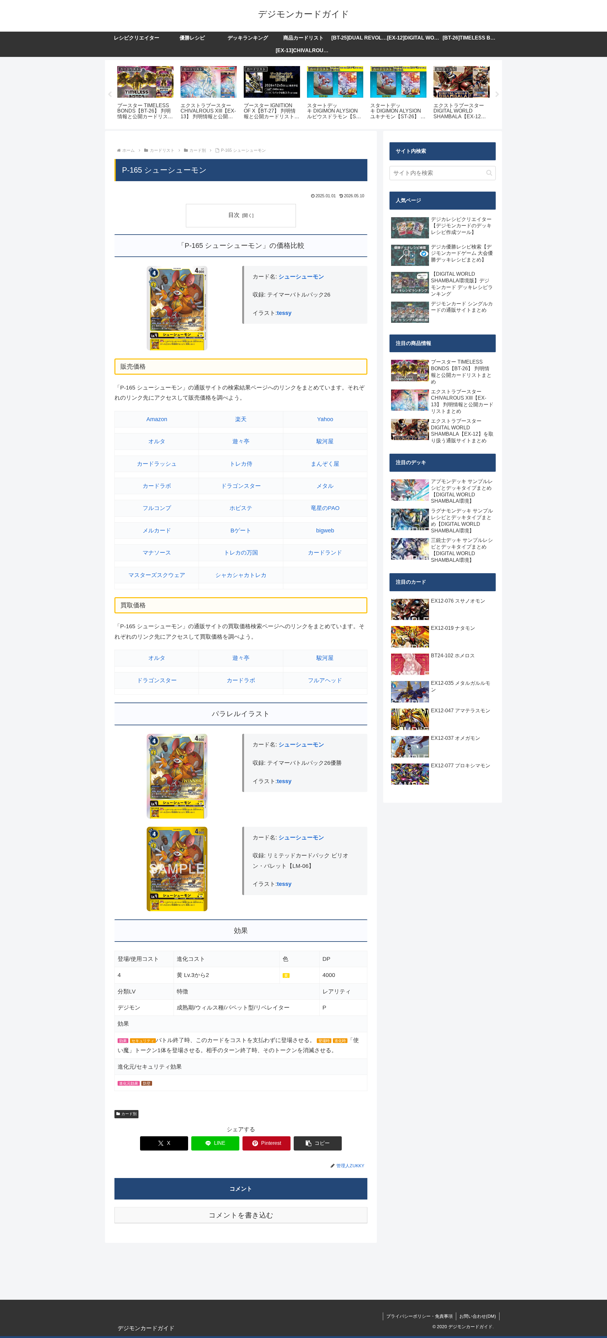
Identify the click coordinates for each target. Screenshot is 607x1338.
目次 (234, 215)
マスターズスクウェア (156, 575)
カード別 (129, 1114)
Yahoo (325, 419)
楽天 (241, 419)
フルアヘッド (325, 680)
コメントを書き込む (241, 1215)
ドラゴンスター (241, 486)
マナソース (157, 552)
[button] (318, 1143)
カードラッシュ (157, 464)
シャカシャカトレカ (241, 575)
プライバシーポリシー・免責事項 (419, 1316)
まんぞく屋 (325, 464)
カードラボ (157, 486)
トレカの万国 (241, 552)
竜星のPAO (325, 508)
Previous (110, 94)
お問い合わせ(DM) (477, 1316)
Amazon (156, 419)
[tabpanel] (145, 93)
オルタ (156, 441)
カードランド (325, 552)
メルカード (157, 530)
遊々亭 (240, 441)
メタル (325, 486)
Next (497, 94)
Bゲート (240, 530)
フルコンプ (157, 508)
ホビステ (241, 508)
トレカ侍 (241, 464)
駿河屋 (325, 441)
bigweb (325, 530)
